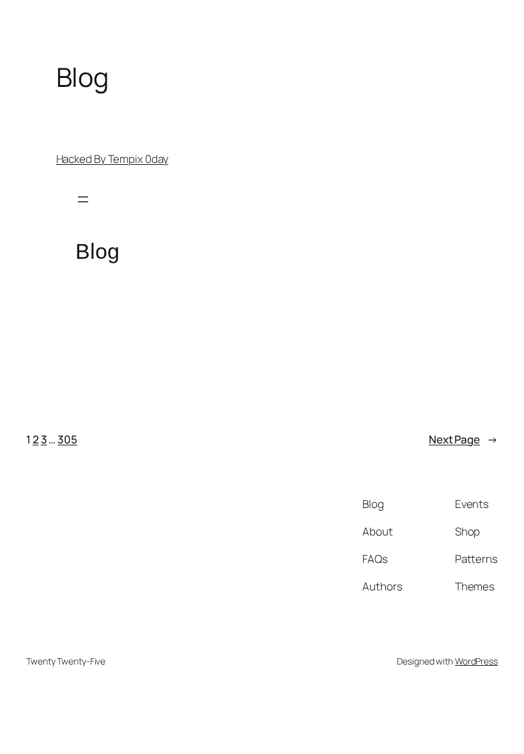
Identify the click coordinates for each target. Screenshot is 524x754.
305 (67, 439)
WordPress (476, 661)
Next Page (463, 439)
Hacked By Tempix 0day (112, 158)
